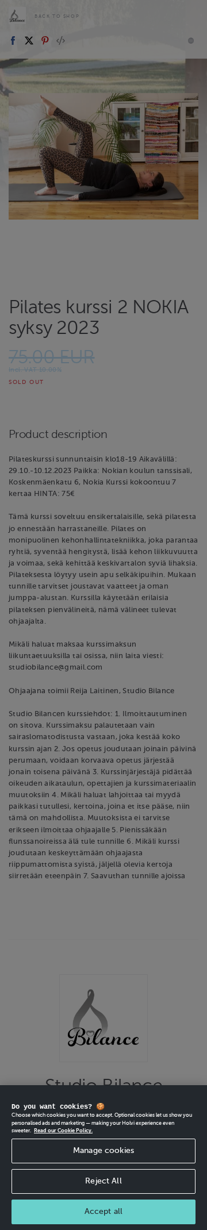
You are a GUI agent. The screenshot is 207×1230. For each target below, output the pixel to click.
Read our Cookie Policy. (63, 1130)
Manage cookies (103, 1150)
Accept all (103, 1211)
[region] (103, 1157)
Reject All (103, 1181)
